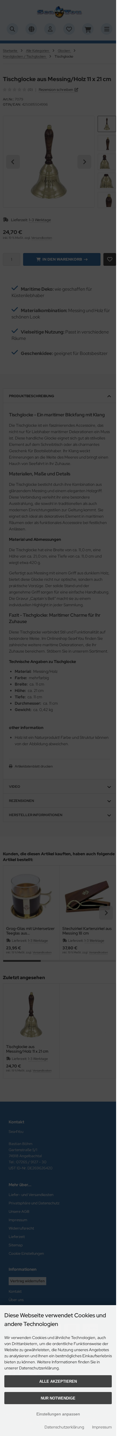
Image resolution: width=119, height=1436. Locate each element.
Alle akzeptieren (58, 1381)
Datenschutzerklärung (64, 1427)
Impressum (102, 1427)
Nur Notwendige (58, 1398)
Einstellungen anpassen (58, 1414)
